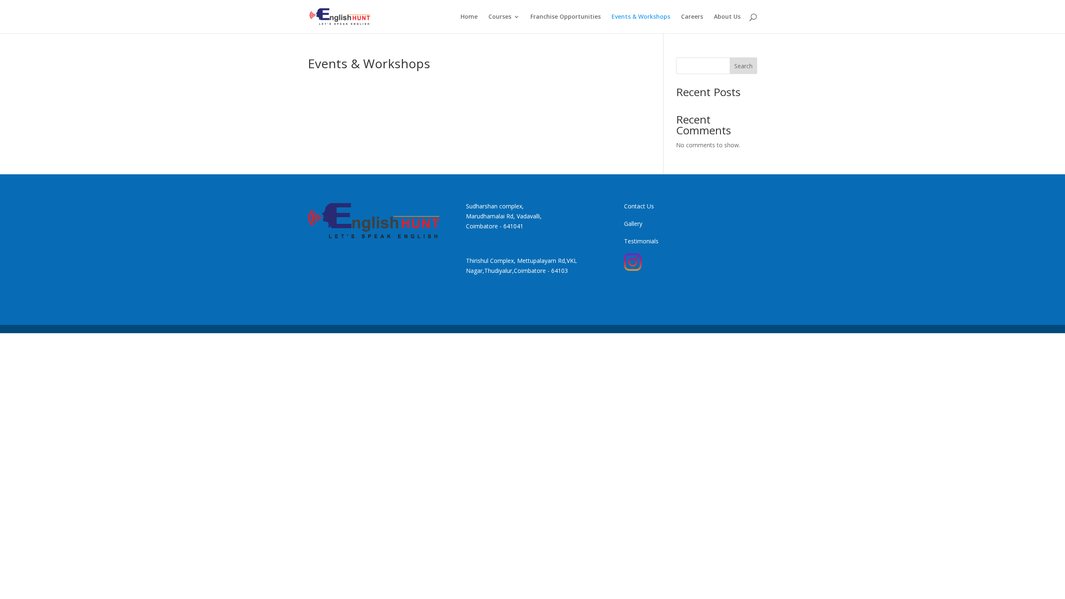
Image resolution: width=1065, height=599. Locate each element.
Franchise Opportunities (565, 17)
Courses (499, 17)
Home (469, 17)
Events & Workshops (641, 17)
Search (743, 66)
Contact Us (639, 206)
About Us (727, 17)
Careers (692, 17)
